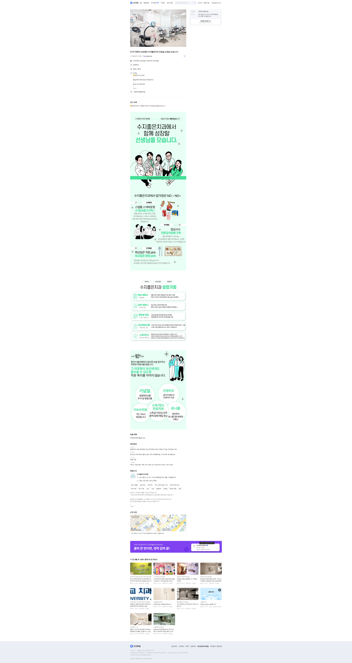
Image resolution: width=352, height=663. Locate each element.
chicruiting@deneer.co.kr (145, 655)
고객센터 (181, 646)
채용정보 (146, 3)
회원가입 (206, 3)
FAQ (187, 646)
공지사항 (170, 3)
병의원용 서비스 (216, 3)
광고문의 (174, 646)
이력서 (163, 3)
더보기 (135, 88)
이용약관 (193, 646)
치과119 (153, 3)
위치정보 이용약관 (216, 646)
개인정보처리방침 (203, 646)
